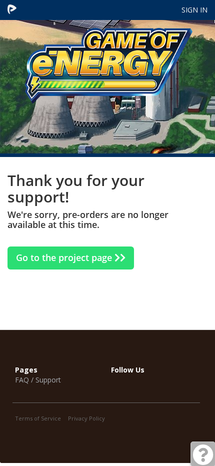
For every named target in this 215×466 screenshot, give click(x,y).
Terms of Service (38, 418)
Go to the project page (65, 258)
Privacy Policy (86, 418)
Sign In (195, 9)
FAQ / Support (38, 379)
